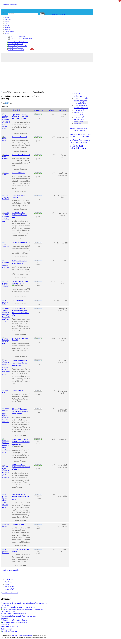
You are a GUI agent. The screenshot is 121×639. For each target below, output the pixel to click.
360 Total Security (18, 524)
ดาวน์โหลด (7, 19)
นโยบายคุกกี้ (39, 633)
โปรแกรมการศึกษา (80, 110)
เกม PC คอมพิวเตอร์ (80, 105)
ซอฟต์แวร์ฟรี (83, 129)
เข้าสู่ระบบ (62, 14)
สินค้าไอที (7, 27)
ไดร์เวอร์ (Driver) (79, 119)
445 (14, 570)
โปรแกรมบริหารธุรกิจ (81, 108)
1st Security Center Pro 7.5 (21, 242)
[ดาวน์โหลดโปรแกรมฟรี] (10, 4)
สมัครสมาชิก (54, 14)
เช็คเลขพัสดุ (24, 46)
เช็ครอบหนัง (8, 29)
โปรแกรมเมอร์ (78, 112)
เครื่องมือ (7, 33)
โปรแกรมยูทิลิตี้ (79, 117)
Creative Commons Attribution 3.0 (22, 635)
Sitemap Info (77, 123)
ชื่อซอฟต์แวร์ (16, 110)
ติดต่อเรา (7, 584)
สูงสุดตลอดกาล (85, 141)
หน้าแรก (7, 17)
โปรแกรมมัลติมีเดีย (80, 103)
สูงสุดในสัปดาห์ (75, 141)
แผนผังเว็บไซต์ (9, 589)
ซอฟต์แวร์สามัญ (75, 135)
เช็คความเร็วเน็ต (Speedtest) (20, 42)
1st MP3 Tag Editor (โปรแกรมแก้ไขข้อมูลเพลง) (19, 215)
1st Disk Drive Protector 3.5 (21, 155)
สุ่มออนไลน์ (20, 48)
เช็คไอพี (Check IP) (18, 44)
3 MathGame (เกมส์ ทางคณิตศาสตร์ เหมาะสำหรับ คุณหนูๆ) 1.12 (20, 442)
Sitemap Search (78, 121)
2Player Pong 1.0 (17, 390)
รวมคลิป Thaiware (9, 31)
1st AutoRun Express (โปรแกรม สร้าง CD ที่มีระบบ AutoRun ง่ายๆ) (20, 116)
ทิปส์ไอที (7, 25)
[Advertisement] (60, 77)
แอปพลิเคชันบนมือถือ (27, 38)
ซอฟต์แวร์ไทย (74, 129)
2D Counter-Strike (18, 300)
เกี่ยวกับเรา (8, 582)
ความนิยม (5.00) (38, 110)
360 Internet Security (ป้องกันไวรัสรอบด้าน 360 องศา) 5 (20, 497)
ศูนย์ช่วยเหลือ (9, 579)
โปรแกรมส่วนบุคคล (80, 101)
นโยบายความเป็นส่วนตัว (25, 633)
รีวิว (6, 23)
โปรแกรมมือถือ (79, 115)
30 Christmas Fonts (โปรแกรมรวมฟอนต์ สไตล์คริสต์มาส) (21, 467)
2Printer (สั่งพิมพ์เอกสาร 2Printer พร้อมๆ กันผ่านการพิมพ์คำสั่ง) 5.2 (20, 411)
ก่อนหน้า (4, 570)
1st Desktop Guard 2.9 (19, 137)
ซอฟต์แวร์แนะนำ (86, 135)
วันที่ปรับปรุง (62, 110)
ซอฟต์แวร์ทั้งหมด (79, 96)
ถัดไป (17, 570)
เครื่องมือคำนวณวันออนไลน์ (16, 50)
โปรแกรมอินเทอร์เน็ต (81, 98)
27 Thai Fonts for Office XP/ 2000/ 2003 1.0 (20, 282)
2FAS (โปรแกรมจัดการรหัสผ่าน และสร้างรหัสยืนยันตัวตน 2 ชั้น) (20, 363)
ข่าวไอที (7, 21)
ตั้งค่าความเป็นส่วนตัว (8, 633)
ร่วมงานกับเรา (9, 586)
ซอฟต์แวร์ (22, 36)
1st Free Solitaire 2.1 (18, 173)
